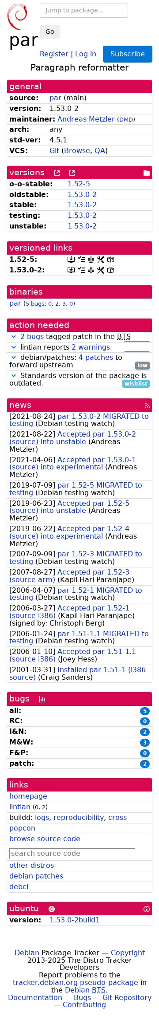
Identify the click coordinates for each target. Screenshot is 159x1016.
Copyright (128, 953)
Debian (27, 953)
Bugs (82, 997)
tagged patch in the (84, 337)
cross (117, 817)
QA (100, 150)
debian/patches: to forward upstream (78, 361)
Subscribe (127, 54)
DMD (126, 119)
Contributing (84, 1004)
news (20, 405)
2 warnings (91, 347)
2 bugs (32, 336)
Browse (77, 150)
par (55, 98)
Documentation (35, 997)
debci (18, 886)
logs (42, 817)
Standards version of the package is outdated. (78, 379)
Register (54, 53)
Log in (85, 53)
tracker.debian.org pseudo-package (75, 982)
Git (54, 150)
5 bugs (35, 303)
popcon (22, 828)
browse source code (44, 839)
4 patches (96, 357)
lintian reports (83, 347)
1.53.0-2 (82, 194)
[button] (13, 336)
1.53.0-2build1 (74, 920)
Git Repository (126, 997)
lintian (19, 807)
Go (49, 31)
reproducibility (78, 817)
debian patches (36, 876)
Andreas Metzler (86, 119)
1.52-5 (79, 184)
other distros (31, 865)
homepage (28, 796)
